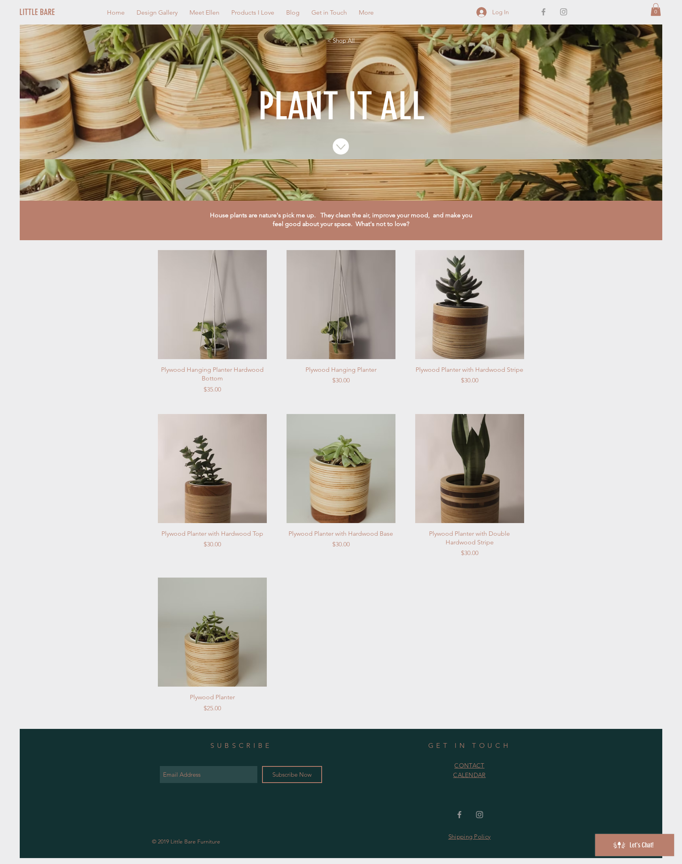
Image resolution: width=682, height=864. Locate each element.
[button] (655, 9)
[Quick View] (212, 304)
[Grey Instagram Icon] (563, 12)
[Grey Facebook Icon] (543, 12)
